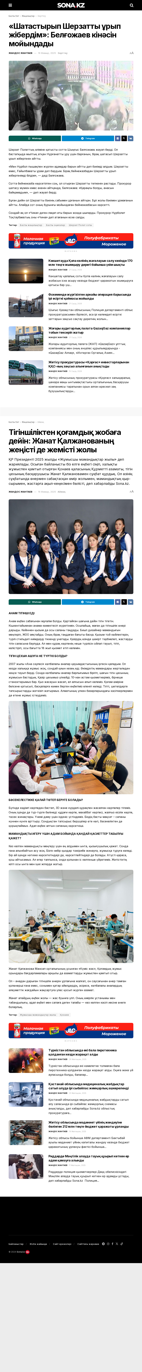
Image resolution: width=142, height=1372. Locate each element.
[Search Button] (131, 5)
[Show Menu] (10, 5)
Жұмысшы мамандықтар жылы (38, 1015)
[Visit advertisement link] (71, 241)
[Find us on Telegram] (103, 1244)
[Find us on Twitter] (117, 1244)
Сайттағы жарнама (88, 1244)
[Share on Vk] (130, 138)
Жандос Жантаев (20, 53)
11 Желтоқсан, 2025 (77, 1165)
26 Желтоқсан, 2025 (77, 1059)
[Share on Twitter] (124, 138)
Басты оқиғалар (55, 225)
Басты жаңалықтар (31, 225)
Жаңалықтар (28, 16)
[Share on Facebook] (118, 138)
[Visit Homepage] (71, 5)
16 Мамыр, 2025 (47, 53)
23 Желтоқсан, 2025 (77, 1093)
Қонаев (64, 1015)
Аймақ (40, 422)
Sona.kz (21, 1252)
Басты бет (14, 16)
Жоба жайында (38, 1244)
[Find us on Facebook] (112, 1244)
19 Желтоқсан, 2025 (77, 1131)
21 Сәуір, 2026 (75, 270)
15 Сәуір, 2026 (75, 371)
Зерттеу (41, 16)
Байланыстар (16, 1244)
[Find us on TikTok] (122, 1244)
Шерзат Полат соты (80, 225)
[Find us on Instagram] (108, 1244)
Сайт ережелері (62, 1244)
